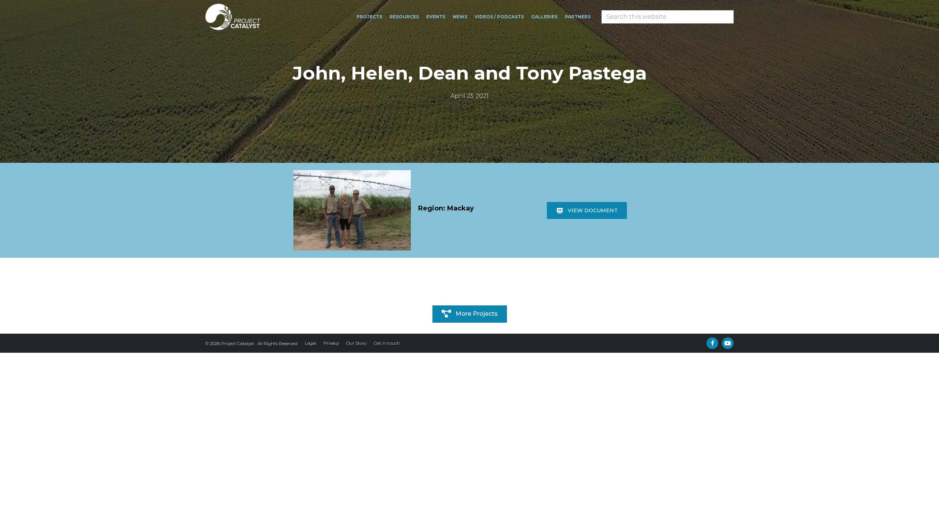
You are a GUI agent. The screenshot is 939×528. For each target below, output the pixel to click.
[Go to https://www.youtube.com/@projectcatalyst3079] (728, 343)
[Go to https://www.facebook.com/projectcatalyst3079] (712, 343)
